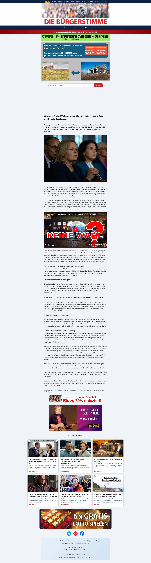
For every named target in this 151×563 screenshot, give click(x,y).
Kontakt (84, 28)
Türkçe (73, 1)
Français (59, 1)
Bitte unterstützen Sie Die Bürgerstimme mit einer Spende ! (75, 32)
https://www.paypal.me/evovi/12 (79, 543)
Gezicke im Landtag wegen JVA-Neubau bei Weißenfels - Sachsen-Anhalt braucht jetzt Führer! (42, 461)
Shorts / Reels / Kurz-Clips (67, 557)
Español (66, 1)
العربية (104, 1)
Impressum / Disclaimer (84, 557)
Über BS (74, 28)
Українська (97, 1)
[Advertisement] (75, 101)
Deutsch (47, 1)
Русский (84, 1)
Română (90, 1)
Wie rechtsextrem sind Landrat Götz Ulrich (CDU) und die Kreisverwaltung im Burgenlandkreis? (74, 461)
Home (66, 28)
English (54, 1)
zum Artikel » (33, 471)
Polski (78, 1)
